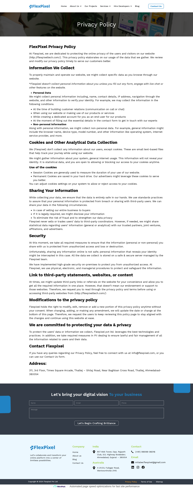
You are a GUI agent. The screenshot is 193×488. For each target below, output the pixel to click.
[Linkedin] (132, 467)
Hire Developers (121, 6)
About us (76, 456)
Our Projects (91, 6)
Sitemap (159, 482)
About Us (74, 6)
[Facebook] (143, 467)
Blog (137, 6)
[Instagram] (137, 467)
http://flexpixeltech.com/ (45, 57)
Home (64, 6)
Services (104, 6)
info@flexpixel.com (143, 353)
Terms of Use (146, 482)
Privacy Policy (131, 482)
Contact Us (77, 463)
